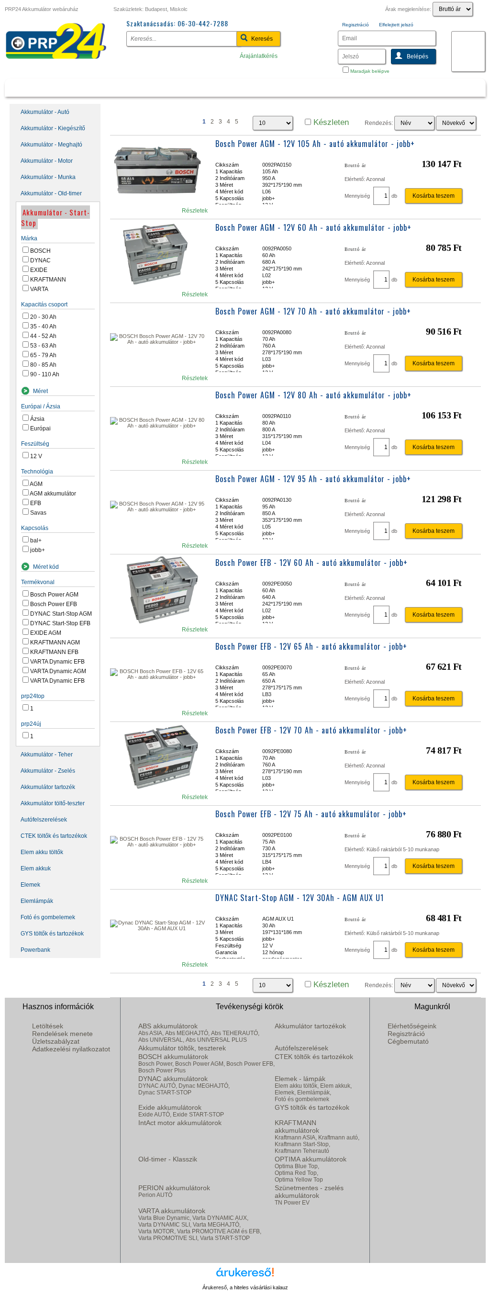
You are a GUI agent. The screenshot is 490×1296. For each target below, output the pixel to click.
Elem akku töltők (42, 852)
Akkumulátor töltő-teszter (53, 803)
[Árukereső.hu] (245, 1276)
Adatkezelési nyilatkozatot (71, 1049)
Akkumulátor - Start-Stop (55, 217)
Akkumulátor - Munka (48, 177)
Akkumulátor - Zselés (48, 770)
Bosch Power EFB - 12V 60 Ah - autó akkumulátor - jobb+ (311, 562)
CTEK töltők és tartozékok (54, 836)
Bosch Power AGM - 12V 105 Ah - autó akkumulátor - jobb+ (315, 143)
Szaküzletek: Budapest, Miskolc (150, 9)
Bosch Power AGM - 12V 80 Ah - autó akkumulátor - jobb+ (313, 395)
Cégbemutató (408, 1041)
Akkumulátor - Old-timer (51, 193)
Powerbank (35, 950)
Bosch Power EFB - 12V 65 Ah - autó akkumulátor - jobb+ (311, 646)
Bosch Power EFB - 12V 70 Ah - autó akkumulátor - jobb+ (311, 730)
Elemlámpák (37, 901)
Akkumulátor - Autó (45, 112)
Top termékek (176, 86)
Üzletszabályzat (55, 1041)
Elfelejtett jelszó (396, 24)
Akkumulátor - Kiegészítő (53, 128)
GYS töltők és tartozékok (52, 933)
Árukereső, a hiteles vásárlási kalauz (245, 1287)
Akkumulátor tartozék (48, 787)
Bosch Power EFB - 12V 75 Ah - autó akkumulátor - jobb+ (311, 814)
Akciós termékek (317, 86)
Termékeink (58, 86)
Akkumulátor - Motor (47, 161)
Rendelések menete (62, 1033)
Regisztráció (355, 24)
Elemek (30, 884)
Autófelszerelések (44, 819)
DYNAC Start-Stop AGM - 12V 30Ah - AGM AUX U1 (299, 897)
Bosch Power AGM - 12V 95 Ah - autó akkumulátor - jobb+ (313, 479)
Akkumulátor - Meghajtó (51, 144)
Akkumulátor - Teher (47, 754)
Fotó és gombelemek (48, 917)
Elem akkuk (36, 868)
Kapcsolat (440, 86)
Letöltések (47, 1026)
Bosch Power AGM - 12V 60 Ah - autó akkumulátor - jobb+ (313, 227)
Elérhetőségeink (412, 1026)
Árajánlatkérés (259, 56)
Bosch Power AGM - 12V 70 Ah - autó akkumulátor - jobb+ (313, 311)
